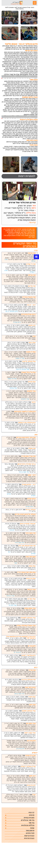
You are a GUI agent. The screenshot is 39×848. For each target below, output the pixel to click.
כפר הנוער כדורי (19, 542)
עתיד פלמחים (25, 399)
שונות (32, 828)
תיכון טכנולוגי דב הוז (12, 311)
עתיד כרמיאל (10, 596)
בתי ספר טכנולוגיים (27, 820)
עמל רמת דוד (13, 605)
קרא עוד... (32, 222)
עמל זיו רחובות (20, 358)
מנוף (15, 563)
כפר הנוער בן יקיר (24, 472)
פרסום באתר (30, 831)
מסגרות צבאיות (29, 818)
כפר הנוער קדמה (19, 694)
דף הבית (31, 812)
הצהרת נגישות (29, 836)
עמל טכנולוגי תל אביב (22, 369)
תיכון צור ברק (20, 748)
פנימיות (31, 815)
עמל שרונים (13, 388)
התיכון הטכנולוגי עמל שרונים (22, 202)
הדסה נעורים (17, 322)
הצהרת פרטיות (29, 838)
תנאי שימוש (30, 833)
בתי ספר (31, 823)
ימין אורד (11, 530)
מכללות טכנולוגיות (27, 825)
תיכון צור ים (17, 652)
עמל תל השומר (12, 378)
